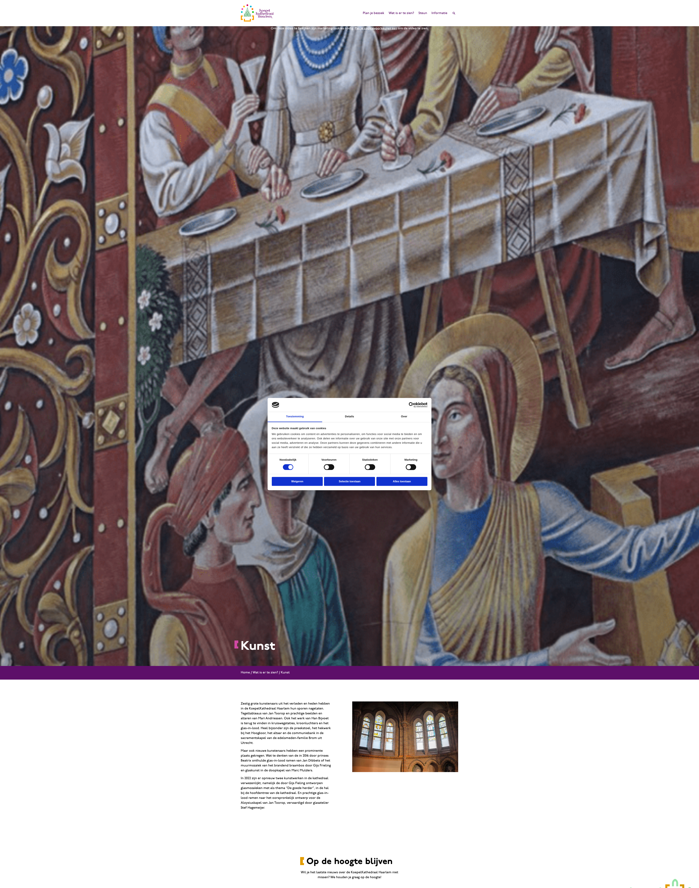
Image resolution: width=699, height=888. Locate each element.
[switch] (329, 467)
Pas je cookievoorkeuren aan (376, 28)
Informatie (439, 13)
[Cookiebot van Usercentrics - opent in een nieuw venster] (411, 405)
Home (245, 672)
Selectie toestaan (349, 481)
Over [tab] (404, 416)
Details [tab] (349, 416)
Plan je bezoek (373, 13)
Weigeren (297, 481)
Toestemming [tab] (295, 416)
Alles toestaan (402, 481)
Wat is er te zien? (401, 13)
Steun (422, 13)
